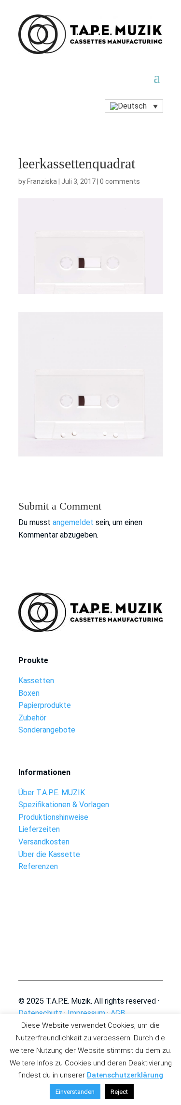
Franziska (42, 181)
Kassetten (36, 680)
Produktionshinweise (53, 817)
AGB (118, 1013)
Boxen (29, 693)
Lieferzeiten (39, 829)
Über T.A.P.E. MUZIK (51, 792)
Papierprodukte (44, 705)
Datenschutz (40, 1013)
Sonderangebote (46, 729)
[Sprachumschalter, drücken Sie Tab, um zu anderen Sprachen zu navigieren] (134, 106)
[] (90, 931)
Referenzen (38, 866)
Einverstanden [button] (75, 1091)
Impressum (86, 1013)
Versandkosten (44, 841)
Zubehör (32, 717)
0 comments (120, 181)
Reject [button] (119, 1091)
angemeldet (73, 522)
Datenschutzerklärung (125, 1075)
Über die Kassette (49, 854)
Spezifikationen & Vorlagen (63, 804)
